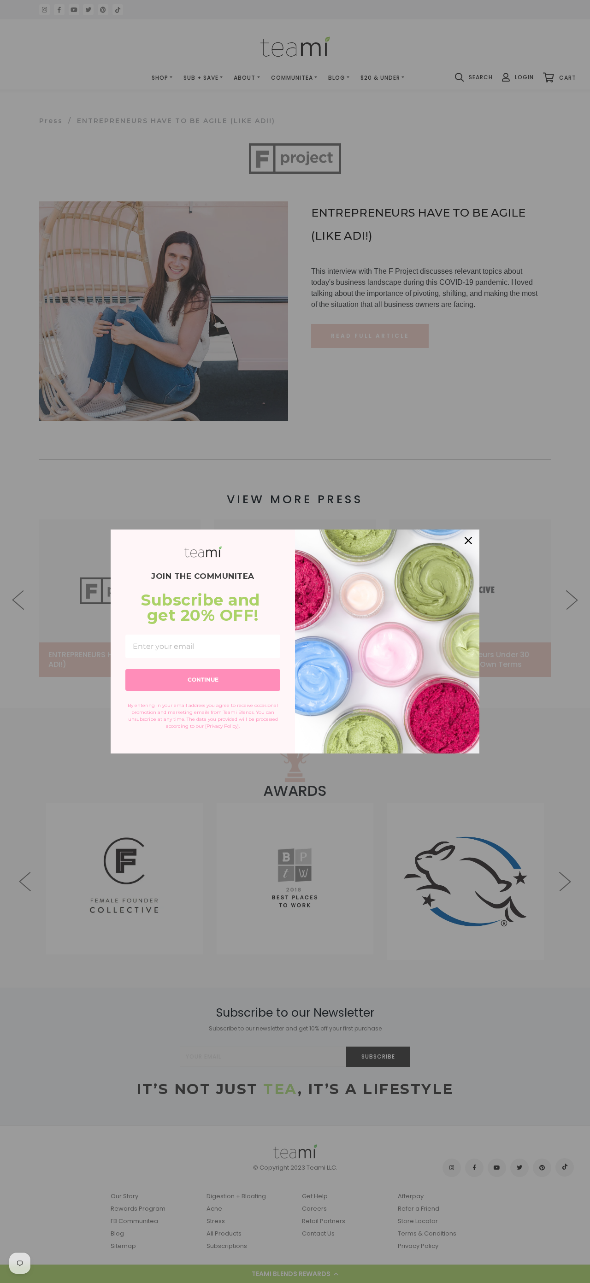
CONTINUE (203, 679)
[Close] (468, 541)
